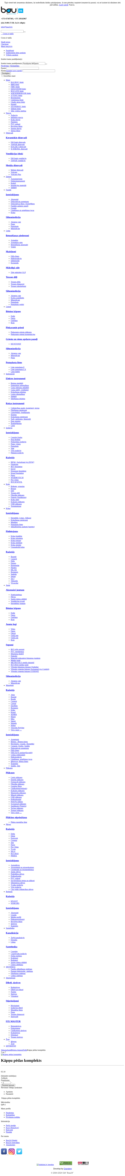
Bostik (13, 699)
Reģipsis (9, 892)
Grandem (68, 1169)
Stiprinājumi (10, 978)
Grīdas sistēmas (17, 976)
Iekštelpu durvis (17, 117)
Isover (13, 469)
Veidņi (13, 247)
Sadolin (14, 574)
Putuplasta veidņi (17, 304)
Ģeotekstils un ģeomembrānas (22, 870)
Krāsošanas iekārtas (18, 392)
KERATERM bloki (18, 89)
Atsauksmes (10, 1145)
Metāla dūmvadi (14, 165)
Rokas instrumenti (15, 403)
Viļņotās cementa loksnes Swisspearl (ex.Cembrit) (30, 669)
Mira (12, 719)
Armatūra (14, 240)
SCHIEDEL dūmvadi (19, 149)
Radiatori (14, 960)
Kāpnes (14, 415)
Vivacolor (14, 583)
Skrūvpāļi (14, 1017)
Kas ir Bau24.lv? (12, 1128)
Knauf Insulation (17, 473)
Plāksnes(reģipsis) (18, 919)
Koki (8, 484)
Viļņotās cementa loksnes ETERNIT (25, 671)
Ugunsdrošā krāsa (18, 547)
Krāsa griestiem (17, 538)
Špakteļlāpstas (16, 423)
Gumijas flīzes (16, 786)
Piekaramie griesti (15, 327)
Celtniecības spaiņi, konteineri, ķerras (25, 408)
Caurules (14, 951)
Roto (13, 323)
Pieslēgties (5, 66)
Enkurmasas (15, 1028)
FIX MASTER (13, 1021)
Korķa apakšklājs (17, 298)
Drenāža (14, 940)
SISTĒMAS (10, 967)
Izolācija (9, 428)
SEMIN (14, 714)
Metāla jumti (15, 660)
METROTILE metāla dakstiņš (22, 663)
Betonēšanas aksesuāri (19, 245)
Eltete (13, 836)
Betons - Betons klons (19, 742)
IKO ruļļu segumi (17, 649)
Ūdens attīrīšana (17, 965)
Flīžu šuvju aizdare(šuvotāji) (21, 753)
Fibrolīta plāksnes (17, 495)
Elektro (8, 177)
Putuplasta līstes (14, 362)
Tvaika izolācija (17, 885)
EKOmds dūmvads (18, 142)
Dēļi (12, 491)
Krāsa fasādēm (16, 536)
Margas (13, 1041)
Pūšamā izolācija (17, 453)
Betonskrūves (16, 1026)
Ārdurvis (14, 115)
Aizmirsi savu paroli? (14, 71)
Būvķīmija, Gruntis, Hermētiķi (22, 744)
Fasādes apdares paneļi (19, 206)
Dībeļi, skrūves (13, 982)
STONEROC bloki (18, 106)
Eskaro (13, 563)
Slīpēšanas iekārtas (18, 399)
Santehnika (10, 928)
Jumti (8, 585)
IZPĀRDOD (11, 1046)
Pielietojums (12, 531)
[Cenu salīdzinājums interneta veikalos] (83, 1165)
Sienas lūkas (15, 131)
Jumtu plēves (16, 872)
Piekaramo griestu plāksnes (21, 332)
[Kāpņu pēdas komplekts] (11, 1054)
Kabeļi (13, 183)
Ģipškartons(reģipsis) (19, 788)
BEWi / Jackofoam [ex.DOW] (22, 462)
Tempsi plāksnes (17, 810)
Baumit (13, 557)
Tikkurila (14, 581)
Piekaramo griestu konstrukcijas (23, 334)
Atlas (13, 695)
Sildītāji (14, 188)
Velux (13, 629)
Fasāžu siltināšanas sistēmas (21, 969)
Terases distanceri (17, 284)
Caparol (14, 559)
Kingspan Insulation (18, 471)
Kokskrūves (15, 1033)
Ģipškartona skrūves (18, 1030)
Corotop (14, 840)
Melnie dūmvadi (17, 170)
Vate (12, 448)
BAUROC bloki (17, 82)
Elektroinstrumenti (18, 181)
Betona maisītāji (17, 383)
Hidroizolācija (16, 258)
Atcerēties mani (9, 76)
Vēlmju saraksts (12, 55)
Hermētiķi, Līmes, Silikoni (21, 518)
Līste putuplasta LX (18, 369)
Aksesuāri (14, 199)
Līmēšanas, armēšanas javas (21, 759)
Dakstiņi (14, 656)
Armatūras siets (17, 242)
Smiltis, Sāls (15, 766)
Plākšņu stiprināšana (16, 817)
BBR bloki (15, 84)
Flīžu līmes (15, 256)
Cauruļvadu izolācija (19, 954)
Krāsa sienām (16, 545)
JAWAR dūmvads (18, 144)
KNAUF (14, 901)
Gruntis (13, 208)
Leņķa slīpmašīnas (18, 394)
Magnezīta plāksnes (18, 793)
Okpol (13, 633)
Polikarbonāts (16, 799)
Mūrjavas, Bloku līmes (19, 761)
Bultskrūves (15, 987)
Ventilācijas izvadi (18, 601)
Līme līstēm (15, 372)
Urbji (13, 426)
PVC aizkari (15, 124)
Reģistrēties (14, 66)
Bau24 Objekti (11, 1140)
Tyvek (13, 849)
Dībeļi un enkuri (17, 990)
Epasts (3, 68)
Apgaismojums (16, 179)
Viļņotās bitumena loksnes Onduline (25, 667)
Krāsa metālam (16, 543)
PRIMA (14, 856)
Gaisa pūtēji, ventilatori (20, 390)
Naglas (13, 992)
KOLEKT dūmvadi (18, 147)
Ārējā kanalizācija (18, 938)
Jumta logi (11, 624)
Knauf (13, 712)
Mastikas (14, 522)
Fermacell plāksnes (18, 782)
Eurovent (14, 838)
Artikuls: (4, 1078)
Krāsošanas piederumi (19, 417)
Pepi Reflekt (15, 440)
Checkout (4, 44)
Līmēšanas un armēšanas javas (22, 210)
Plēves (13, 597)
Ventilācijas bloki (14, 153)
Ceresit (13, 703)
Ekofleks (14, 706)
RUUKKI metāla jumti (19, 665)
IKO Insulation (16, 467)
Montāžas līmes (17, 1010)
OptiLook (14, 638)
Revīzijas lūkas (16, 126)
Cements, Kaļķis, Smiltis (20, 746)
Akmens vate (16, 222)
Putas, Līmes (16, 444)
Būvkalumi (15, 1006)
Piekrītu (71, 5)
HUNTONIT (16, 344)
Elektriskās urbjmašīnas (20, 385)
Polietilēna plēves (17, 874)
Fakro (13, 318)
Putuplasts (15, 226)
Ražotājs (10, 457)
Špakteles (14, 764)
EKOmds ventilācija (18, 158)
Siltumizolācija (13, 217)
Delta (13, 834)
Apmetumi (15, 739)
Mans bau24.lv (6, 46)
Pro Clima (15, 480)
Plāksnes (9, 768)
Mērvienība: (5, 1102)
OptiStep (14, 321)
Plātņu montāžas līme (19, 822)
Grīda (8, 231)
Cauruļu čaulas (16, 437)
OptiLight (14, 636)
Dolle (13, 316)
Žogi (8, 1039)
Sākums (4, 1050)
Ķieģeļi (13, 104)
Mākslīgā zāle (13, 267)
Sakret (13, 576)
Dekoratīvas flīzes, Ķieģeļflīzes (23, 204)
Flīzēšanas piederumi (19, 410)
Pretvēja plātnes (17, 802)
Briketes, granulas (18, 486)
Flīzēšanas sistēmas (18, 973)
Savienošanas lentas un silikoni (23, 881)
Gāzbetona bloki (17, 100)
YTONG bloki (16, 95)
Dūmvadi (9, 133)
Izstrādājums (12, 194)
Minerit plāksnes (17, 795)
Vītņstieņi (14, 996)
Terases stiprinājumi (18, 286)
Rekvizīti (9, 1130)
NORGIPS (15, 903)
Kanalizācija (12, 933)
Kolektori (14, 958)
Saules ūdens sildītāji (19, 599)
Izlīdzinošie (15, 261)
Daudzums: (5, 1080)
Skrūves (14, 924)
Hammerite (15, 565)
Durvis (8, 113)
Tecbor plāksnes (17, 808)
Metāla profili (16, 917)
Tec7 (13, 579)
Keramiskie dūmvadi (16, 137)
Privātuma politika (13, 1117)
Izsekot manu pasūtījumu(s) (11, 63)
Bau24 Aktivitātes (13, 1143)
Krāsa (13, 213)
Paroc (13, 475)
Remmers (14, 572)
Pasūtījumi (10, 50)
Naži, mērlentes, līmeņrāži (21, 419)
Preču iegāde (11, 1125)
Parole (3, 71)
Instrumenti (10, 374)
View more (16, 730)
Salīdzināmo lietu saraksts (16, 53)
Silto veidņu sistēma (18, 111)
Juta (12, 843)
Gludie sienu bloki (18, 102)
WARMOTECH (17, 478)
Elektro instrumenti (15, 378)
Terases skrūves (17, 1037)
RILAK (14, 570)
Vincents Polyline (17, 728)
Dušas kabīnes (16, 956)
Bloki (8, 80)
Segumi (9, 644)
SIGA (13, 851)
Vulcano (14, 172)
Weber (13, 725)
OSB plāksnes (16, 504)
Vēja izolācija (16, 451)
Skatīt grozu (5, 42)
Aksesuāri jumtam (15, 590)
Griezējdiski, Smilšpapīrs (20, 412)
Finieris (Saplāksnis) (18, 497)
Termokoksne (16, 506)
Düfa (13, 561)
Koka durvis (15, 120)
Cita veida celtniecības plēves (22, 889)
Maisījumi (11, 251)
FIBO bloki (15, 87)
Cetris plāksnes (16, 777)
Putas (13, 224)
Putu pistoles (16, 421)
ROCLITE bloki (17, 91)
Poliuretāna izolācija (18, 442)
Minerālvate (15, 229)
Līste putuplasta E (18, 367)
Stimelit (14, 723)
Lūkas (13, 942)
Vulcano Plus (16, 174)
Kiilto (13, 710)
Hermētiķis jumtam (18, 603)
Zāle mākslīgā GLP (18, 272)
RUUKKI (15, 854)
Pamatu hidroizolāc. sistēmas (22, 971)
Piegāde (9, 1132)
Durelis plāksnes (17, 780)
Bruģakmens (16, 98)
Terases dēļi (11, 277)
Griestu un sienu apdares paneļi (21, 339)
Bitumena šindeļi (17, 654)
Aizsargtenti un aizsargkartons (22, 867)
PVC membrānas (17, 652)
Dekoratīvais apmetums (20, 202)
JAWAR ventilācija (18, 161)
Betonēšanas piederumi (17, 235)
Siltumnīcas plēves (18, 883)
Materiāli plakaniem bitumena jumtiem (25, 658)
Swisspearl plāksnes (18, 804)
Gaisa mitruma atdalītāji (20, 388)
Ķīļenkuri (14, 1035)
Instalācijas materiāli (18, 185)
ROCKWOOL (16, 482)
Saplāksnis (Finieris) (18, 806)
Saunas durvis (16, 128)
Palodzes (14, 122)
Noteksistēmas (16, 595)
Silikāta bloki (16, 109)
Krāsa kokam (16, 540)
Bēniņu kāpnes (13, 311)
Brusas (13, 489)
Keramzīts (15, 263)
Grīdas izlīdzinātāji (18, 755)
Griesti (8, 307)
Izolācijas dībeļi (17, 1008)
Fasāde (8, 190)
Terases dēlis (16, 282)
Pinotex (14, 568)
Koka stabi (15, 500)
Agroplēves (15, 865)
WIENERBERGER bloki (21, 93)
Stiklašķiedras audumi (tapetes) (23, 527)
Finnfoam (14, 464)
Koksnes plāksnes (18, 502)
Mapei (13, 717)
